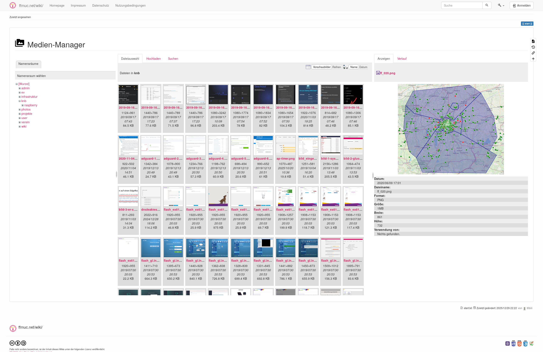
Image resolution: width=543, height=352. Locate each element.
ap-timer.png (286, 158)
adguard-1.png (152, 158)
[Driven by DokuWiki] (531, 343)
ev (23, 92)
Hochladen (153, 58)
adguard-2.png (174, 158)
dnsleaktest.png (153, 209)
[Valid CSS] (525, 343)
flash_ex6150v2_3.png (225, 209)
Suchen (173, 58)
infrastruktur (29, 96)
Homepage (57, 5)
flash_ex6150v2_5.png (270, 209)
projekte (26, 113)
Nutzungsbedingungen (130, 5)
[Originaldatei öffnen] (451, 128)
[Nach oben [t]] (533, 58)
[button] (501, 5)
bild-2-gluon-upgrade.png (362, 158)
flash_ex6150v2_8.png (337, 209)
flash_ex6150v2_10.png (136, 260)
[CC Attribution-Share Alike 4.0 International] (18, 342)
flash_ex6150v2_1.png (180, 209)
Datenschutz (100, 5)
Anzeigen (384, 58)
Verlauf (402, 58)
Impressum (78, 5)
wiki (23, 126)
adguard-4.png (219, 158)
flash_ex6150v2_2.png (202, 209)
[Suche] (486, 5)
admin (25, 88)
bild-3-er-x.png (129, 209)
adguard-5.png (242, 158)
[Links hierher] (533, 52)
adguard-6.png (264, 158)
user (24, 118)
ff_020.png (387, 73)
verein (25, 122)
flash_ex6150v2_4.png (247, 209)
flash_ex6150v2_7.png (315, 209)
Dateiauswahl (130, 58)
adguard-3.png (197, 158)
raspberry (30, 105)
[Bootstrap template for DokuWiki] (507, 343)
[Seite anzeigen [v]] (533, 41)
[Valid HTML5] (519, 343)
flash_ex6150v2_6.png (292, 209)
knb (23, 101)
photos (26, 109)
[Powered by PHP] (513, 343)
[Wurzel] (23, 84)
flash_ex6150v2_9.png (360, 209)
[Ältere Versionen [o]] (533, 46)
